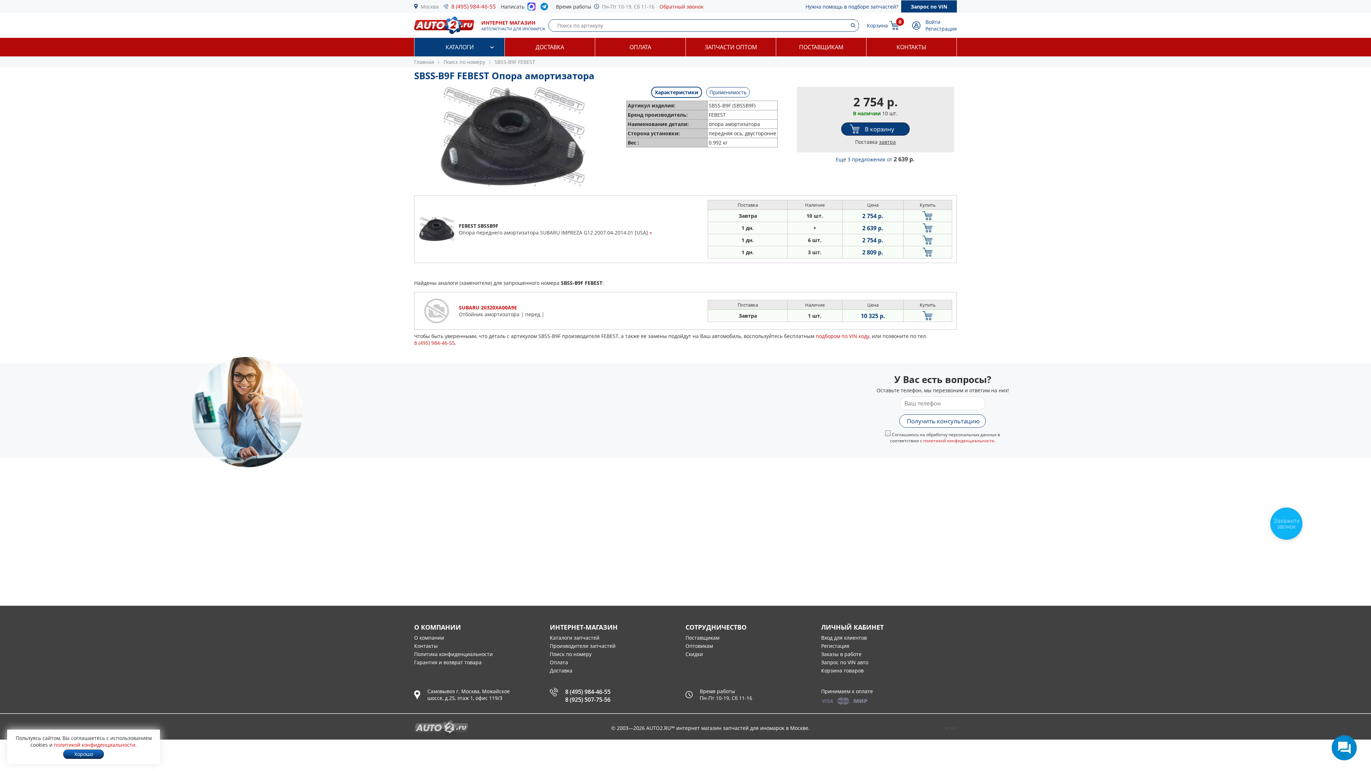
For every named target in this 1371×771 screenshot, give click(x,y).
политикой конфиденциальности (958, 441)
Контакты (911, 47)
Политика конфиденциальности (453, 654)
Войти (932, 22)
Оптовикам (699, 645)
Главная (424, 62)
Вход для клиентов (844, 637)
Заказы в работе (841, 654)
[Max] (531, 8)
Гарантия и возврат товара (448, 662)
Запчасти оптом (731, 47)
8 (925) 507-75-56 (588, 700)
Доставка (550, 47)
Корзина (877, 25)
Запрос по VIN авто (844, 662)
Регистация (835, 645)
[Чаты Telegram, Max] (1344, 747)
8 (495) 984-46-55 (473, 6)
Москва (430, 6)
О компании (429, 637)
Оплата (640, 47)
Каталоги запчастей (574, 637)
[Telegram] (546, 8)
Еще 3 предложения (875, 159)
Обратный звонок (681, 6)
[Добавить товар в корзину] (927, 215)
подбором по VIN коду (842, 336)
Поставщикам (821, 47)
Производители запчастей (583, 645)
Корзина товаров (842, 670)
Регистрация (941, 28)
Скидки (694, 654)
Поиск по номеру (571, 654)
